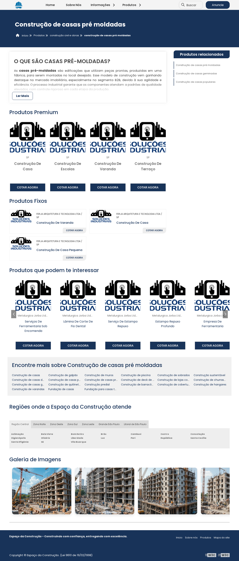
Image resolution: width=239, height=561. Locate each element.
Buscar (191, 5)
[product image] (21, 216)
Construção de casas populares (195, 82)
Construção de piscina (135, 375)
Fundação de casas (61, 389)
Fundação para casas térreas (104, 389)
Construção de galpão (63, 375)
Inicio (179, 537)
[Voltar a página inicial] (18, 5)
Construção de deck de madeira (142, 380)
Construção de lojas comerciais (178, 380)
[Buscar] (183, 5)
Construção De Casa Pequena (59, 250)
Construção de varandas (28, 389)
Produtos (129, 5)
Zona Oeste (56, 424)
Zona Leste (88, 424)
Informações (100, 5)
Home (50, 5)
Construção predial (97, 384)
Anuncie (218, 5)
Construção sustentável (209, 375)
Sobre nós (191, 537)
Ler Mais (22, 96)
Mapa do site (222, 537)
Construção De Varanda (54, 223)
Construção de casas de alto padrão (36, 380)
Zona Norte (39, 424)
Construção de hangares (210, 384)
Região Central (20, 424)
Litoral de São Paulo (135, 424)
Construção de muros (99, 375)
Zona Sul (72, 424)
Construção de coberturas (174, 384)
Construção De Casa (132, 223)
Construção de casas (26, 375)
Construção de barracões (138, 384)
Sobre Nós (73, 5)
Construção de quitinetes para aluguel (73, 384)
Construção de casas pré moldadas (198, 65)
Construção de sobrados (173, 375)
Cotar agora (27, 187)
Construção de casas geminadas (196, 73)
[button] (225, 314)
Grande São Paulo (109, 424)
